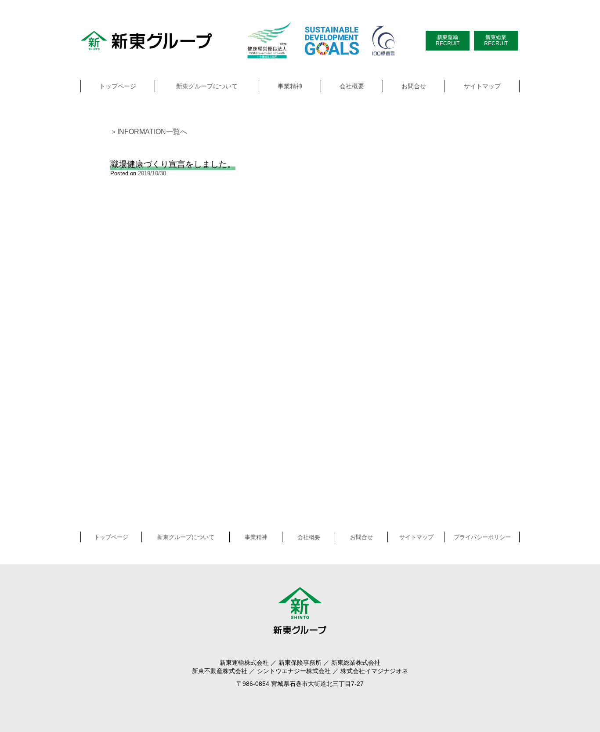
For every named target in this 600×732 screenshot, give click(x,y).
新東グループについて (207, 86)
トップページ (117, 86)
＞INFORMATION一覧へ (148, 131)
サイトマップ (482, 86)
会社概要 (352, 86)
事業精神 (290, 86)
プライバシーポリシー (482, 537)
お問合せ (413, 86)
